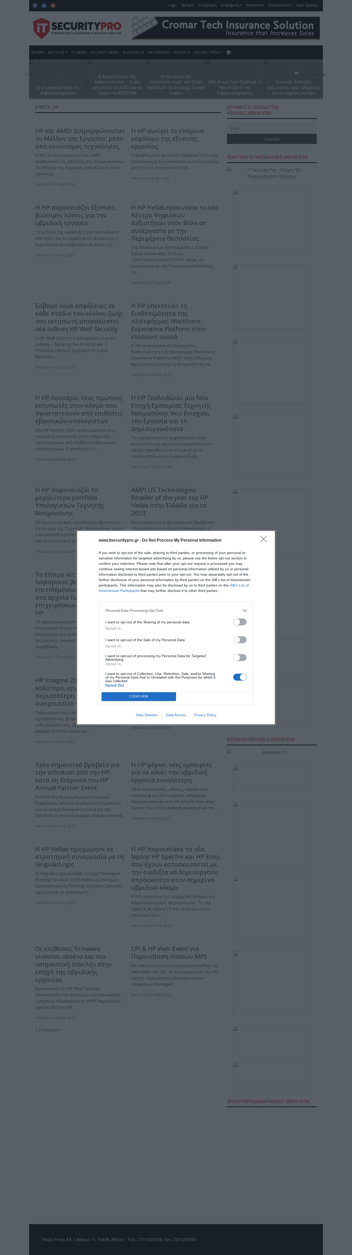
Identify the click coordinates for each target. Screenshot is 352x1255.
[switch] (240, 621)
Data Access (176, 715)
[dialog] (176, 628)
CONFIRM (138, 696)
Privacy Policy (205, 715)
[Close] (265, 540)
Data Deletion (147, 715)
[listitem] (176, 610)
